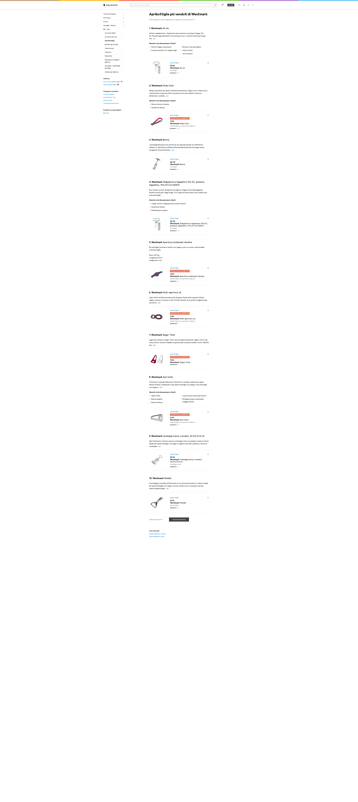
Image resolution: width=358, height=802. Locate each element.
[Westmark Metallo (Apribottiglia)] (179, 502)
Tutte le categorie (109, 14)
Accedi (231, 5)
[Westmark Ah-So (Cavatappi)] (179, 67)
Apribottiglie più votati (157, 536)
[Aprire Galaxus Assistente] (239, 5)
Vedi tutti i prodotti (179, 519)
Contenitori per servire (111, 103)
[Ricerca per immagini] (215, 5)
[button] (196, 19)
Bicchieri (106, 113)
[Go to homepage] (110, 5)
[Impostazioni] (222, 5)
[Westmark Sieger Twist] (179, 359)
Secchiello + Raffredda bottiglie (112, 67)
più (154, 39)
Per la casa (106, 18)
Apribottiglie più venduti (157, 534)
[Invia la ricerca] (131, 5)
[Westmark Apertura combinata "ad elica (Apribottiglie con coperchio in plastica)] (179, 274)
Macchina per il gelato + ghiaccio (112, 61)
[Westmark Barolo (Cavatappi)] (179, 164)
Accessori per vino (111, 37)
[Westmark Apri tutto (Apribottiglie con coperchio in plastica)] (179, 418)
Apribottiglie (110, 41)
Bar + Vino (106, 29)
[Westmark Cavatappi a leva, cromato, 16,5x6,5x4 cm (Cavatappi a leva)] (179, 460)
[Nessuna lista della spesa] (248, 5)
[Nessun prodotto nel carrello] (252, 5)
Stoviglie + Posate (109, 25)
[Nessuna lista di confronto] (243, 5)
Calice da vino (109, 48)
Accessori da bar (110, 33)
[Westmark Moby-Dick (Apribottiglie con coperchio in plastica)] (179, 121)
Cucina (105, 22)
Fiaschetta (108, 56)
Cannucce (108, 52)
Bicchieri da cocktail (111, 44)
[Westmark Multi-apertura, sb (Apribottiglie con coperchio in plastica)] (179, 316)
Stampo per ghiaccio (111, 72)
